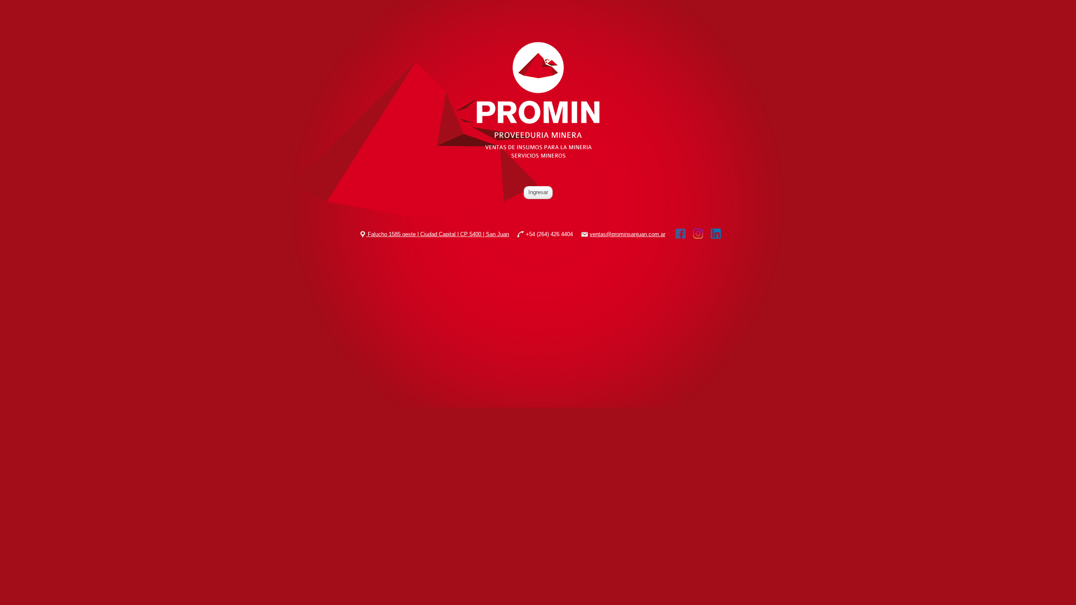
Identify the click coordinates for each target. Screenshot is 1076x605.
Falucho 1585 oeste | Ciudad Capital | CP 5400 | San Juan (437, 234)
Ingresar (538, 192)
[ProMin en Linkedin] (716, 233)
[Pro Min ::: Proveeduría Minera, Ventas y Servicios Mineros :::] (538, 158)
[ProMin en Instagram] (698, 233)
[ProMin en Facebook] (680, 233)
